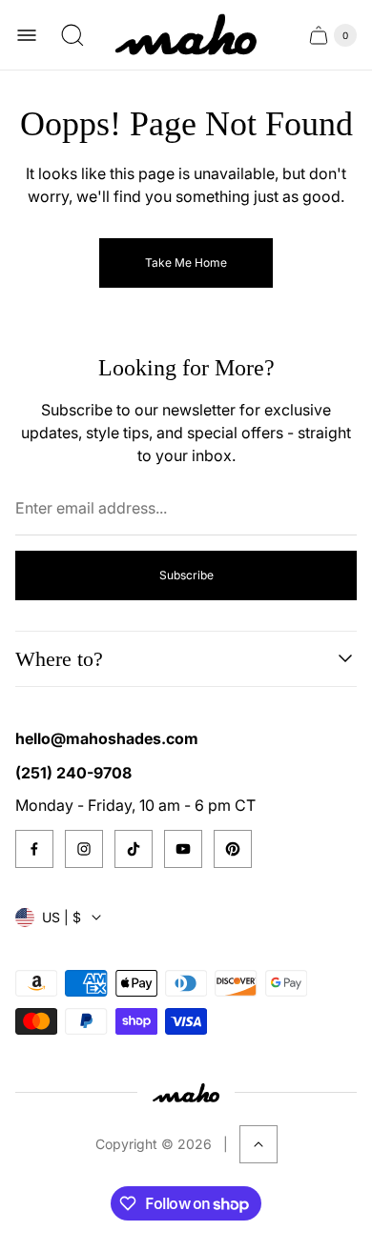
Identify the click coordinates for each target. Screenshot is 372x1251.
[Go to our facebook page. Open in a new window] (34, 849)
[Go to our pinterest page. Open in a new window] (233, 849)
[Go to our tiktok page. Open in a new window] (133, 849)
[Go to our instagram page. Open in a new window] (84, 849)
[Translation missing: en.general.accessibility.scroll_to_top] (258, 1144)
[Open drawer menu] (27, 35)
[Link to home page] (186, 1092)
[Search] (72, 35)
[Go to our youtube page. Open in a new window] (183, 849)
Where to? (59, 659)
